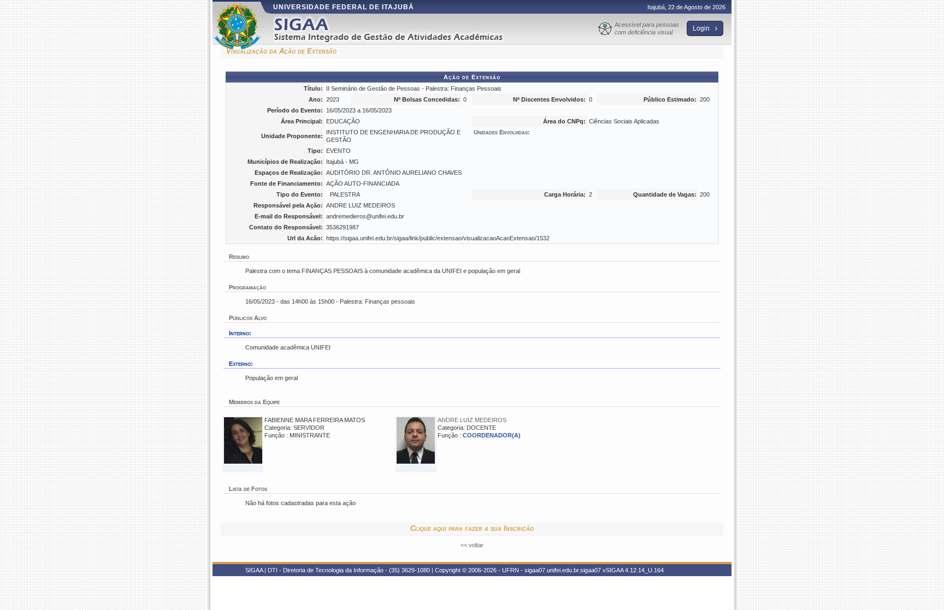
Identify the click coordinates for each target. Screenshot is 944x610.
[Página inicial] (396, 29)
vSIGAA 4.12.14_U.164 (633, 570)
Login (702, 28)
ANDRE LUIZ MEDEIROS (472, 420)
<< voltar (472, 545)
